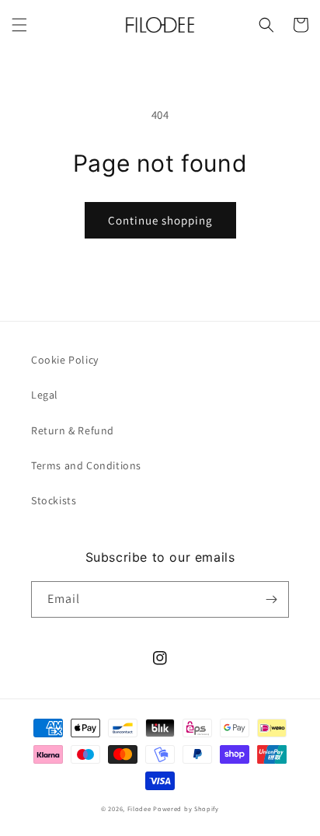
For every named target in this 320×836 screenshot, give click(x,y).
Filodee (139, 808)
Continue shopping (160, 220)
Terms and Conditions (86, 465)
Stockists (53, 500)
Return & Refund (72, 430)
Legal (44, 395)
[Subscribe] (271, 599)
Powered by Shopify (186, 808)
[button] (19, 25)
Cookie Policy (65, 360)
